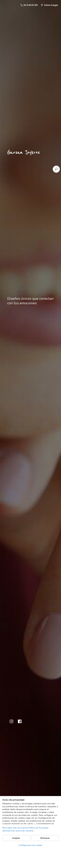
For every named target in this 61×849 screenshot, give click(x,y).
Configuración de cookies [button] (30, 845)
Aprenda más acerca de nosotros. (18, 830)
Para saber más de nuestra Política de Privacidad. (25, 827)
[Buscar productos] (56, 169)
